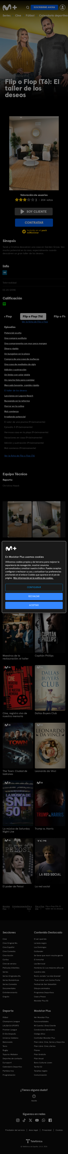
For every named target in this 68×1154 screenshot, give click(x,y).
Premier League (10, 1030)
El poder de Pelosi (13, 886)
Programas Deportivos (44, 992)
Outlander (38, 951)
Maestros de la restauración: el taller (16, 657)
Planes (37, 1050)
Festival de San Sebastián (45, 984)
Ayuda (34, 1101)
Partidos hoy (8, 1071)
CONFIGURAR (34, 587)
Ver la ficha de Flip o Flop (35, 321)
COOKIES (59, 1130)
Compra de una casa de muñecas (21, 359)
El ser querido (40, 939)
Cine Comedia (9, 951)
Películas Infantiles (11, 968)
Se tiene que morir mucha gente (48, 955)
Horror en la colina (14, 406)
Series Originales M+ (12, 976)
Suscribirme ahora (44, 7)
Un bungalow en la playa (17, 353)
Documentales (9, 988)
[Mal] (21, 199)
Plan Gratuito (40, 1054)
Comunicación (40, 1075)
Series (7, 15)
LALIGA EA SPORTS (11, 1025)
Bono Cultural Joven (43, 1062)
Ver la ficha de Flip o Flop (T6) (19, 455)
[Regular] (25, 199)
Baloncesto (8, 1042)
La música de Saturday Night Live (16, 830)
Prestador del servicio (15, 1130)
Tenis (5, 1046)
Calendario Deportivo (12, 1067)
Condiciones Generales (44, 1030)
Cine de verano (9, 964)
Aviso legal (33, 1130)
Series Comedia (10, 984)
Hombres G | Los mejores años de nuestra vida (49, 970)
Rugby (5, 1050)
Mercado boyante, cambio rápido (21, 385)
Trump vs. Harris (44, 828)
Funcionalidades (41, 1021)
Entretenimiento (10, 992)
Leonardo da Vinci (45, 771)
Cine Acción (8, 955)
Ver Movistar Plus (41, 1017)
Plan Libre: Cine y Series (44, 1046)
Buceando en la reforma (17, 401)
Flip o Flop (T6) (33, 316)
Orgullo (6, 996)
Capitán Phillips (44, 655)
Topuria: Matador (10, 1054)
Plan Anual (39, 1058)
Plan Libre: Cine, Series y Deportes (49, 1042)
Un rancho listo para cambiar (19, 380)
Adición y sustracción (15, 369)
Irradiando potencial (15, 416)
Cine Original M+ (10, 943)
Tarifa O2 (38, 1067)
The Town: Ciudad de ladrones (15, 773)
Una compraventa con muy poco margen (25, 343)
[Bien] (29, 199)
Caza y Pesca (40, 996)
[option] (20, 519)
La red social (42, 886)
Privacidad (46, 1130)
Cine (18, 15)
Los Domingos (40, 947)
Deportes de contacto (12, 1058)
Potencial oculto (12, 333)
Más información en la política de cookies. (33, 578)
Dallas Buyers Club (46, 713)
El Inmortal (39, 959)
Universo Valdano (10, 1038)
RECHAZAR (34, 596)
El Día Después (9, 1034)
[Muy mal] (17, 199)
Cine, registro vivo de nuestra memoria (15, 715)
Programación (9, 1075)
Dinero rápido (11, 348)
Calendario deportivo (53, 15)
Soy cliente (37, 212)
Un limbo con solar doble (17, 374)
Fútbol (30, 15)
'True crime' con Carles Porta (47, 980)
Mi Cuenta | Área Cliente (45, 1025)
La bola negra (40, 943)
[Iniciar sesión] (62, 7)
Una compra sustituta (15, 338)
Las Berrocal (39, 964)
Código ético (39, 1034)
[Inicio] (10, 7)
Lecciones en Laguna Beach (18, 395)
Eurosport (7, 1062)
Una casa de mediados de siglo (20, 364)
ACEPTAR (34, 605)
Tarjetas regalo (40, 1071)
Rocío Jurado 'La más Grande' (47, 976)
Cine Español (8, 947)
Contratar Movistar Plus (44, 1038)
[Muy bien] (32, 199)
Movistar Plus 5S (41, 1001)
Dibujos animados (42, 988)
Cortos (6, 959)
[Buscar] (27, 7)
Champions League (11, 1021)
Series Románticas (11, 980)
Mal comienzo (11, 411)
